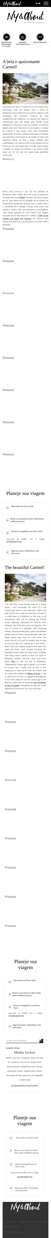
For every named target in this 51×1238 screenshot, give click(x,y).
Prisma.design (16, 1232)
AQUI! (22, 197)
